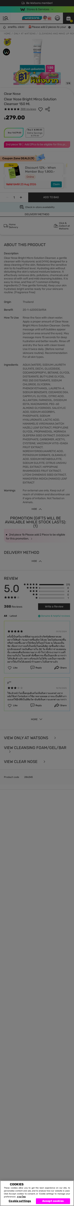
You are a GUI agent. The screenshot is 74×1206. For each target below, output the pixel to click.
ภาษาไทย (21, 1197)
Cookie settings (20, 1201)
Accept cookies (53, 1201)
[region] (37, 1193)
